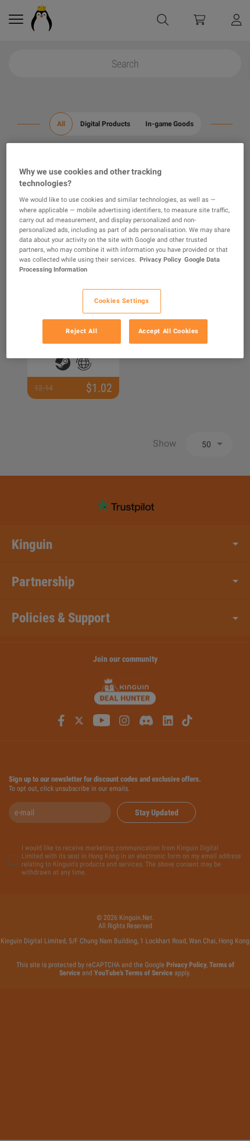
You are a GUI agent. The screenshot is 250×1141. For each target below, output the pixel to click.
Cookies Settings (121, 301)
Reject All (81, 331)
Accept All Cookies (168, 331)
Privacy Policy (160, 259)
